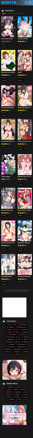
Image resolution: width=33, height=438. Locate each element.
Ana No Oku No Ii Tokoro (25, 141)
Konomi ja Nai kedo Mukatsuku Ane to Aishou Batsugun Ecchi (8, 107)
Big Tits (27, 392)
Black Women (21, 346)
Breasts (17, 354)
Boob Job (26, 351)
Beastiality (9, 342)
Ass (19, 337)
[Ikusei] (25, 60)
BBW (9, 389)
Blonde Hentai (17, 349)
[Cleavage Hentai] (8, 264)
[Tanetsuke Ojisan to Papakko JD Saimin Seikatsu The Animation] (25, 95)
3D (15, 324)
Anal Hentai (24, 329)
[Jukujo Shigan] (8, 164)
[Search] (26, 2)
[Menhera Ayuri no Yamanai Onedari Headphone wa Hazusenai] (25, 164)
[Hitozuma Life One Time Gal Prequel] (8, 231)
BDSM (25, 339)
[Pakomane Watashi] (25, 264)
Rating (12, 13)
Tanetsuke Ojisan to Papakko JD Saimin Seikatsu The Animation (25, 107)
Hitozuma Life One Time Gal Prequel (8, 243)
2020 (9, 324)
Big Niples (11, 344)
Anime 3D (25, 332)
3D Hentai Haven (22, 327)
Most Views (18, 13)
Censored (25, 394)
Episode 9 (4, 77)
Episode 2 (4, 44)
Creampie (11, 399)
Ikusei (19, 72)
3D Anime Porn (23, 324)
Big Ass (17, 342)
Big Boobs (25, 342)
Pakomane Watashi (24, 276)
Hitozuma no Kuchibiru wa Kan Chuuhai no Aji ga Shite (8, 72)
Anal (16, 329)
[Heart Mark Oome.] (8, 27)
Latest (3, 13)
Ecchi (19, 399)
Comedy (17, 397)
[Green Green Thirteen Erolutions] (25, 198)
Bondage (17, 351)
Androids (9, 332)
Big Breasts (18, 392)
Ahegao (9, 329)
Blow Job (27, 349)
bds (19, 339)
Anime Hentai (12, 334)
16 (25, 290)
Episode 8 (4, 80)
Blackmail (7, 349)
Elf (25, 399)
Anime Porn (22, 334)
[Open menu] (30, 2)
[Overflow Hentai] (25, 27)
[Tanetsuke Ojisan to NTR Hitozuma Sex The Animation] (8, 129)
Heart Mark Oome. (7, 38)
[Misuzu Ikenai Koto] (8, 198)
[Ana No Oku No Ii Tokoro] (25, 129)
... (22, 290)
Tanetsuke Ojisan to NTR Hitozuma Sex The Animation (8, 141)
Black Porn (11, 346)
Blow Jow (8, 351)
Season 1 (21, 44)
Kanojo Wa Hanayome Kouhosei (25, 243)
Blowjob (17, 394)
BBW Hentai (11, 339)
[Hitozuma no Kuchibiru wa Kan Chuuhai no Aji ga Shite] (8, 60)
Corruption (26, 397)
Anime (17, 332)
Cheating (8, 397)
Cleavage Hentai (6, 276)
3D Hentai (11, 327)
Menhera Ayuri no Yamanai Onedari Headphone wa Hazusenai (25, 176)
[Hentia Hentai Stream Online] (10, 2)
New (23, 13)
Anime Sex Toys (10, 337)
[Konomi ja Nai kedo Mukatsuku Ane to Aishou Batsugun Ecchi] (8, 95)
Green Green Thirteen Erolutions (25, 210)
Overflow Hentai (23, 38)
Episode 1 (4, 46)
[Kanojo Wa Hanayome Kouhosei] (25, 231)
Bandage (26, 337)
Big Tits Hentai (21, 344)
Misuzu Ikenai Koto (7, 210)
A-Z (8, 13)
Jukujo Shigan (5, 176)
